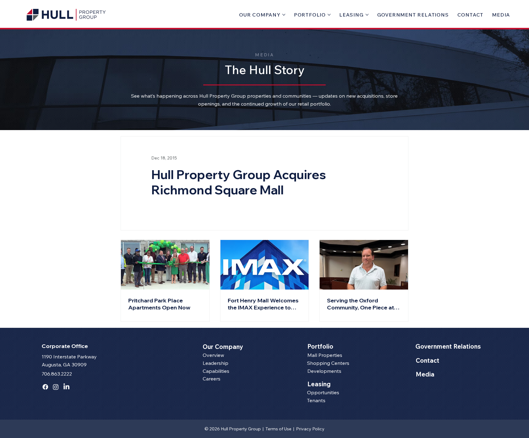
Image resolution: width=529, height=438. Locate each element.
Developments (324, 371)
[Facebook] (45, 387)
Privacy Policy (310, 429)
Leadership (215, 363)
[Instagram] (55, 387)
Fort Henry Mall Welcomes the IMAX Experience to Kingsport (263, 304)
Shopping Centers (328, 363)
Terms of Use (278, 429)
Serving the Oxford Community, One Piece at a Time (363, 304)
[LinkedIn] (66, 387)
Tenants (316, 400)
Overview (213, 355)
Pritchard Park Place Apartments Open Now (159, 304)
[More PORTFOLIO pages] (329, 14)
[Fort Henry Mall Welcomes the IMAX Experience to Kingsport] (264, 265)
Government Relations (448, 346)
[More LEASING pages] (367, 14)
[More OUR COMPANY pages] (283, 14)
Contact (427, 360)
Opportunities (323, 392)
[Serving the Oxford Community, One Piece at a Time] (364, 265)
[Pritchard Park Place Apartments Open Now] (165, 265)
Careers (211, 379)
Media (425, 374)
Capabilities (216, 371)
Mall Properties (324, 355)
